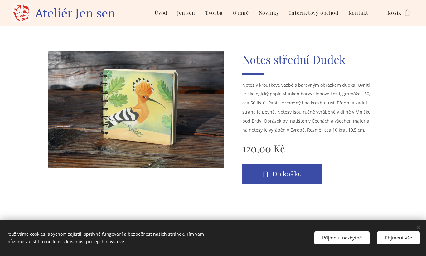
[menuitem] (162, 13)
